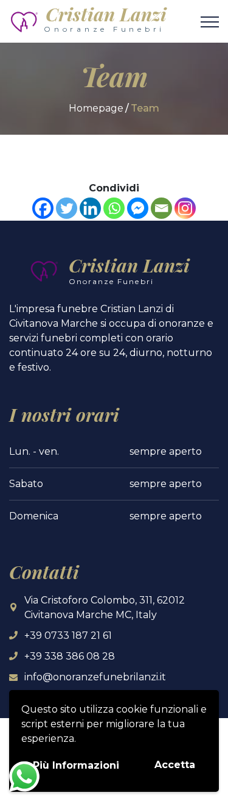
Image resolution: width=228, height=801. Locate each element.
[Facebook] (43, 208)
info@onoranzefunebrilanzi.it (95, 677)
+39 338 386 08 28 (69, 656)
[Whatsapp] (114, 208)
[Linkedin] (90, 208)
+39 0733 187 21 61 (68, 635)
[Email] (161, 208)
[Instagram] (185, 208)
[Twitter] (66, 208)
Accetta (174, 765)
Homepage (96, 108)
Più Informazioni (76, 765)
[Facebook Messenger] (137, 208)
